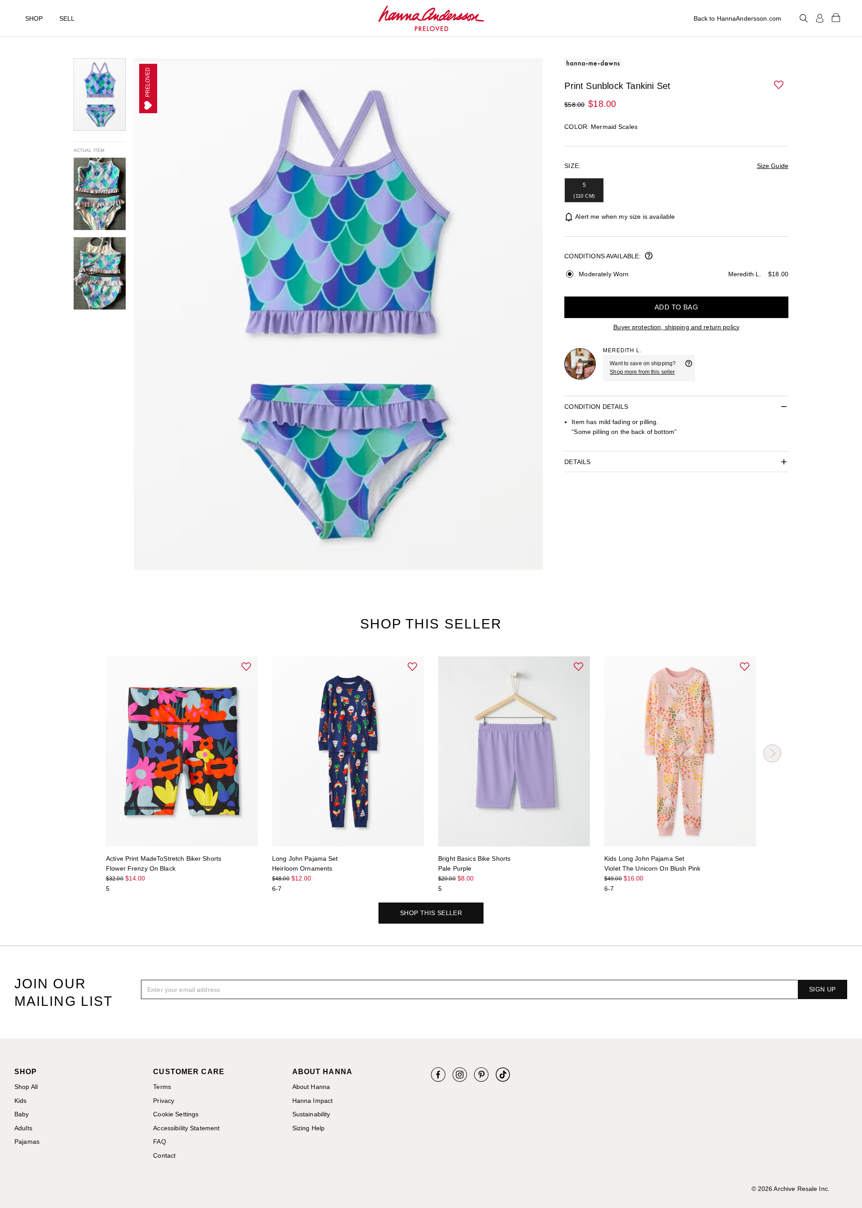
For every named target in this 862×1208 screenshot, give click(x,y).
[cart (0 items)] (836, 17)
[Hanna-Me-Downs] (431, 18)
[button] (779, 85)
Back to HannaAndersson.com (737, 18)
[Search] (804, 18)
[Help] (689, 367)
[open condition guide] (648, 256)
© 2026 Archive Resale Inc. (791, 1188)
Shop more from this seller (642, 372)
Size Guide (772, 165)
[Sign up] (820, 18)
